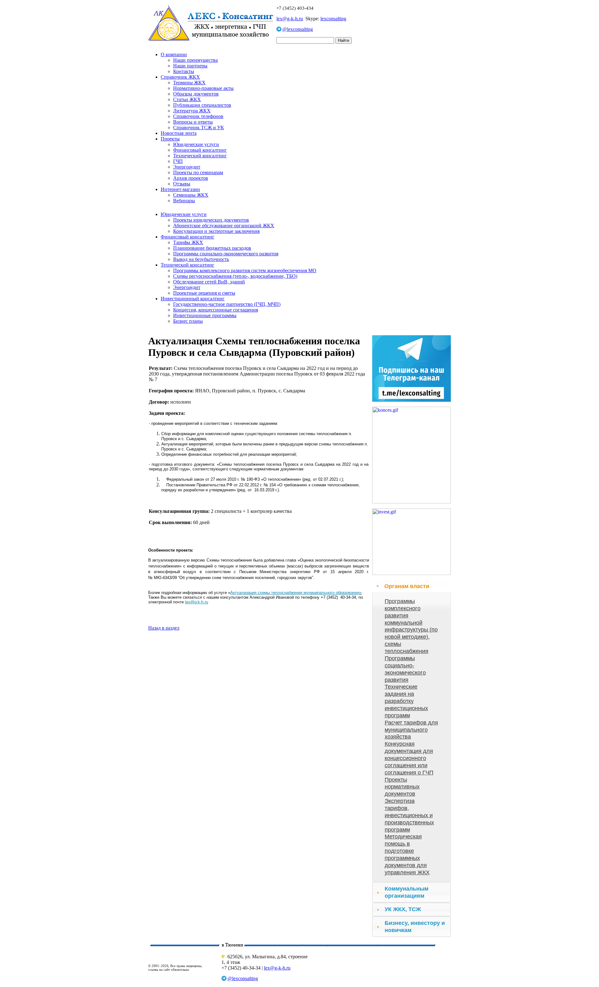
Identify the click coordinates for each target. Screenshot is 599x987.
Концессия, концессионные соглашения (215, 309)
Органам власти (406, 586)
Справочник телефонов (198, 116)
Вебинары (184, 200)
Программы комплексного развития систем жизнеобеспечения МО (244, 270)
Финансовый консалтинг (200, 150)
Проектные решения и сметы (204, 293)
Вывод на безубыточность (201, 259)
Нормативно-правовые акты (203, 88)
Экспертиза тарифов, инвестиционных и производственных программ (409, 815)
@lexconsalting (297, 29)
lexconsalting (333, 18)
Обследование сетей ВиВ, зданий (209, 281)
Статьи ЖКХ (187, 99)
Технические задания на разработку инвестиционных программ (406, 701)
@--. (196, 602)
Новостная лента (179, 133)
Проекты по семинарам (198, 172)
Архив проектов (190, 178)
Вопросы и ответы (193, 122)
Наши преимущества (195, 60)
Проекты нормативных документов (402, 787)
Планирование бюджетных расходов (212, 248)
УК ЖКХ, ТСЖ (403, 909)
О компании (174, 54)
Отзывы (181, 183)
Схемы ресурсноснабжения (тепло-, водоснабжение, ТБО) (235, 276)
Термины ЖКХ (189, 82)
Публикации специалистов (202, 105)
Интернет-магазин (180, 189)
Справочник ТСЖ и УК (198, 127)
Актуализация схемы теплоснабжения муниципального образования (294, 592)
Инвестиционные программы (204, 315)
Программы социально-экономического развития (225, 253)
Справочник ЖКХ (180, 77)
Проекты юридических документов (211, 220)
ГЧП (178, 161)
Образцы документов (196, 93)
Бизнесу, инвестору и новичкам (415, 926)
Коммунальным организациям (406, 892)
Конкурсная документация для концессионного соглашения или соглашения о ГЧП (409, 758)
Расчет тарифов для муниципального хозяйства (411, 729)
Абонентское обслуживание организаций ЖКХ (223, 225)
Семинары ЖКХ (190, 195)
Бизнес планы (188, 321)
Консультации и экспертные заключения (216, 231)
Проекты (170, 138)
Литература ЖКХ (192, 110)
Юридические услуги (196, 144)
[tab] (411, 586)
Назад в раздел (163, 628)
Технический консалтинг (200, 155)
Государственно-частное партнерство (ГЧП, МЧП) (226, 304)
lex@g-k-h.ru (289, 18)
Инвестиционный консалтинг (193, 298)
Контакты (183, 71)
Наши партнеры (190, 65)
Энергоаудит (186, 166)
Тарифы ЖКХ (188, 242)
